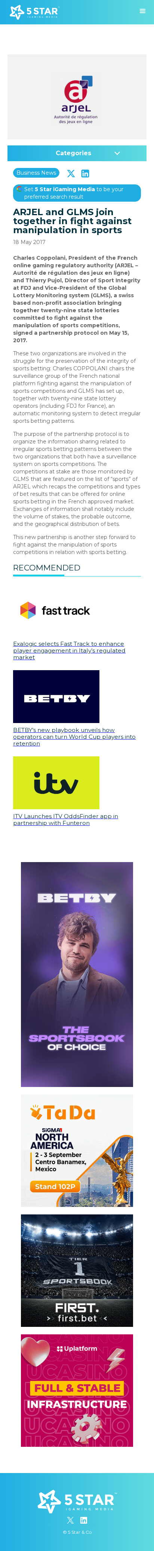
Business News (36, 172)
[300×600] (77, 865)
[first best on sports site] (77, 1218)
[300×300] (77, 1098)
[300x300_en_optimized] (77, 1338)
